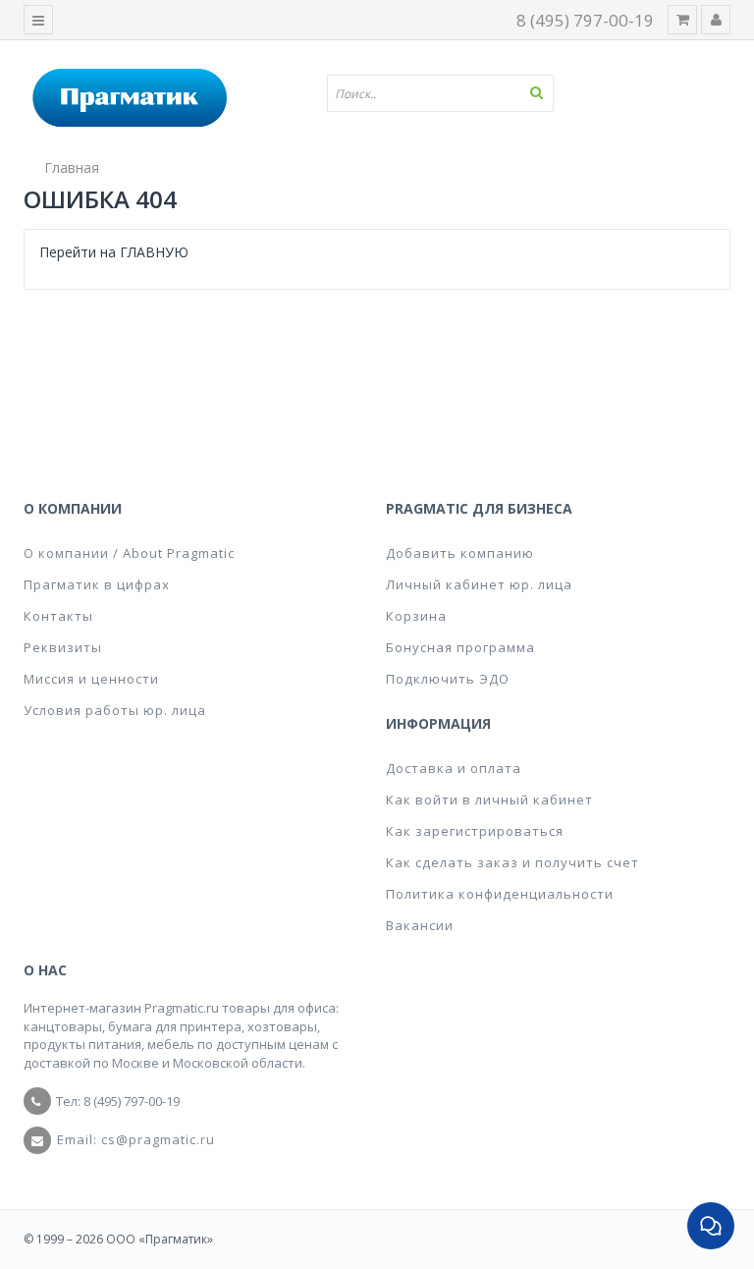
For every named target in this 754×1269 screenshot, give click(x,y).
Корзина (416, 616)
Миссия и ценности (91, 679)
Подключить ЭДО (448, 679)
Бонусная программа (460, 647)
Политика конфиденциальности (500, 894)
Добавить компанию (460, 553)
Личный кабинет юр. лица (479, 584)
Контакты (58, 616)
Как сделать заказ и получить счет (512, 862)
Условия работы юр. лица (115, 710)
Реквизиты (63, 647)
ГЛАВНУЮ (154, 252)
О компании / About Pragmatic (129, 553)
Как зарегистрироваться (475, 831)
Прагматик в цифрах (97, 584)
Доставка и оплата (453, 768)
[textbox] (447, 93)
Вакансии (420, 925)
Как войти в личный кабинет (489, 799)
